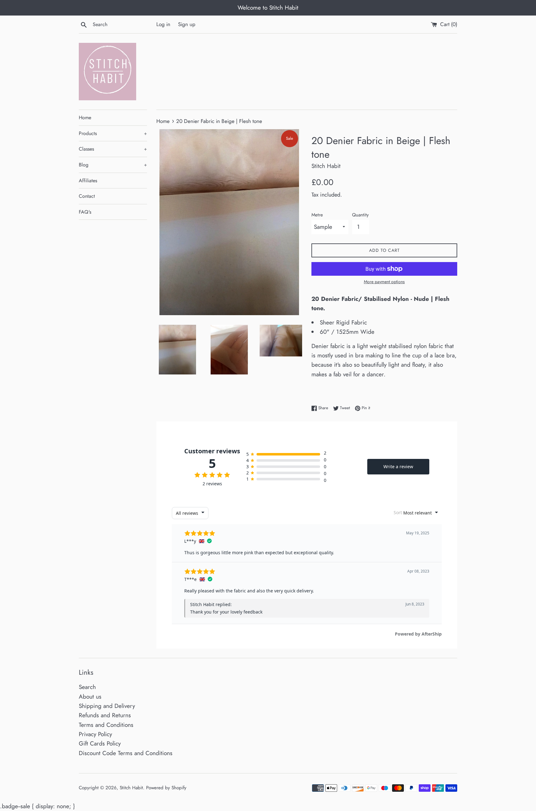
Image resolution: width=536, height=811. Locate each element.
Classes (113, 148)
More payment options (384, 282)
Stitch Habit (131, 787)
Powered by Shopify (166, 787)
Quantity (360, 214)
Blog (113, 164)
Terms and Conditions (106, 725)
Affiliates (88, 180)
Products (113, 133)
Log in (163, 24)
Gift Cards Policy (100, 743)
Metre (317, 214)
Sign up (186, 24)
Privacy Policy (95, 734)
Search (87, 687)
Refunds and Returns (105, 715)
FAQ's (85, 211)
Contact (87, 196)
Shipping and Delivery (107, 706)
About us (90, 696)
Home (85, 117)
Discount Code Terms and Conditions (125, 753)
